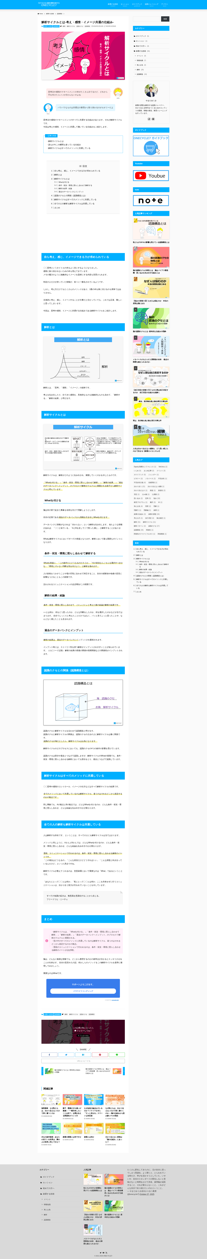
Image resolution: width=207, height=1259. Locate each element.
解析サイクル (71, 26)
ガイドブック (142, 36)
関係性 (149, 530)
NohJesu (163, 467)
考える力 (138, 518)
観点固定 (161, 518)
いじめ (137, 471)
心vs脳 (145, 494)
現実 (148, 506)
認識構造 (56, 26)
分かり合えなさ (140, 490)
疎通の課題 (153, 514)
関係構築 (162, 534)
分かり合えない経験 (156, 486)
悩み (157, 498)
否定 (136, 494)
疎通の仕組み (140, 514)
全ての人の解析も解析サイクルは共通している (74, 204)
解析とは (58, 175)
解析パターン (140, 526)
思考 (148, 498)
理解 (156, 506)
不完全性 (162, 478)
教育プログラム (140, 502)
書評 (152, 502)
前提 (152, 490)
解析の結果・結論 (65, 188)
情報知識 (141, 60)
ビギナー (138, 478)
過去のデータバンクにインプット (71, 192)
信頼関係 (152, 482)
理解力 (137, 510)
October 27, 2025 (147, 1194)
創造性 (161, 490)
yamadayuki (115, 1000)
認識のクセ (80, 26)
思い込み (138, 498)
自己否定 (149, 518)
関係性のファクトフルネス (144, 534)
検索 (165, 19)
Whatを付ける (64, 182)
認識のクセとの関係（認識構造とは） (70, 196)
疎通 (156, 510)
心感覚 (155, 494)
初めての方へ (142, 46)
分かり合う (139, 486)
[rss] (106, 1253)
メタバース (150, 478)
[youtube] (153, 119)
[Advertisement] (83, 232)
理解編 (147, 510)
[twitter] (149, 119)
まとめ (57, 208)
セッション (141, 41)
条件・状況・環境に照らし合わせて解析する (75, 185)
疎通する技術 (48, 26)
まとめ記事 (149, 471)
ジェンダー (153, 474)
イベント (141, 56)
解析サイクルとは (62, 179)
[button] (49, 1055)
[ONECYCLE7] (49, 4)
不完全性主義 (140, 482)
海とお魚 (141, 65)
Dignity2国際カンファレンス (145, 467)
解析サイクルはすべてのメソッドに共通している (75, 200)
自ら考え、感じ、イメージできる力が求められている (77, 171)
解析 (64, 26)
